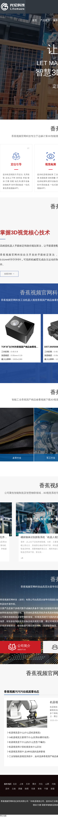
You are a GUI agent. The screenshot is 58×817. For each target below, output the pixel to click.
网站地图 (3, 816)
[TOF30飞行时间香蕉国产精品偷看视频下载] (20, 330)
